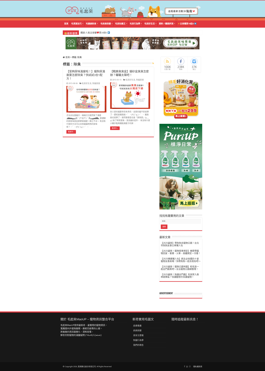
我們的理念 (138, 345)
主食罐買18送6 (187, 23)
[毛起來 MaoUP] (79, 9)
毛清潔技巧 (76, 23)
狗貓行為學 (138, 340)
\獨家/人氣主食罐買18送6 (93, 33)
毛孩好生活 (149, 23)
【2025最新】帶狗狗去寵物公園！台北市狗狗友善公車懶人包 (180, 244)
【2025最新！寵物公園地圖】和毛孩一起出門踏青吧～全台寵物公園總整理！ (180, 267)
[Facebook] (184, 366)
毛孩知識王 (120, 23)
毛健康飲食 (91, 23)
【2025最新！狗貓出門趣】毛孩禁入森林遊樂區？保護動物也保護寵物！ (180, 275)
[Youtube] (187, 366)
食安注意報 (138, 335)
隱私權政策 (197, 366)
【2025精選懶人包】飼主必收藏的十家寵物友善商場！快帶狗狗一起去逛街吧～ (181, 260)
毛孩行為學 (135, 23)
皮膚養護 (137, 325)
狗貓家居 (96, 83)
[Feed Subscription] (153, 63)
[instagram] (190, 366)
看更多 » (71, 132)
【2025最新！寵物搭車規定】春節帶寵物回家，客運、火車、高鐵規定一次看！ (181, 252)
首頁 (66, 23)
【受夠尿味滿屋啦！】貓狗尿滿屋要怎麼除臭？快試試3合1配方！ (85, 75)
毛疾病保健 (105, 23)
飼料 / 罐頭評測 (166, 23)
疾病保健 (137, 330)
